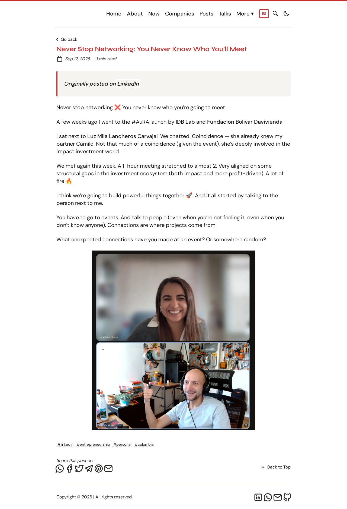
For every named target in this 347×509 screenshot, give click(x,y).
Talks (225, 13)
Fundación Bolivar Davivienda (244, 121)
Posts (206, 13)
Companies (179, 13)
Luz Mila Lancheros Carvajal (122, 136)
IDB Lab (185, 121)
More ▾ (245, 13)
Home (113, 13)
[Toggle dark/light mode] (286, 13)
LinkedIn (128, 83)
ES (264, 13)
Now (154, 13)
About (135, 13)
